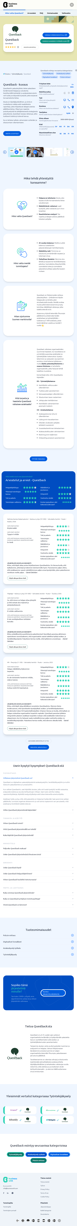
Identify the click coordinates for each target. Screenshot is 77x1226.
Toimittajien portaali (9, 1210)
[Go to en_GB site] (22, 1220)
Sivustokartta (45, 1214)
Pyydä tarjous (38, 459)
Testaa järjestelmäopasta (51, 993)
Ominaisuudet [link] (52, 13)
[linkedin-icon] (8, 1193)
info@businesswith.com (10, 1188)
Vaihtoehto (66, 13)
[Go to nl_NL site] (43, 1220)
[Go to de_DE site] (28, 1220)
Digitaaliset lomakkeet (50, 77)
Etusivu (7, 74)
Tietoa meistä (45, 1182)
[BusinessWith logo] (10, 5)
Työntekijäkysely (17, 74)
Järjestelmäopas (46, 1207)
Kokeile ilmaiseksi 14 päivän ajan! (55, 41)
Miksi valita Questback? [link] (14, 13)
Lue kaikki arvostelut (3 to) (38, 741)
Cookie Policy (45, 1197)
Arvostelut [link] (31, 13)
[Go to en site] (59, 1220)
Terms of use (44, 1193)
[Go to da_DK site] (33, 1220)
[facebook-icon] (3, 1193)
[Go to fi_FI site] (17, 1220)
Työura (43, 1185)
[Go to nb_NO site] (49, 1220)
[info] (18, 47)
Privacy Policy (45, 1189)
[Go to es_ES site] (38, 1220)
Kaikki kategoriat (46, 1210)
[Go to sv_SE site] (54, 1220)
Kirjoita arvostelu (30, 47)
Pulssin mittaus (65, 77)
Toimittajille (7, 1207)
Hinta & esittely (12, 134)
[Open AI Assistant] (12, 1193)
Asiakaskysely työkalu (63, 73)
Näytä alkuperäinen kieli (17, 578)
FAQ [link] (41, 13)
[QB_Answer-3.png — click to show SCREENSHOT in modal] (54, 152)
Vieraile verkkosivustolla (55, 35)
